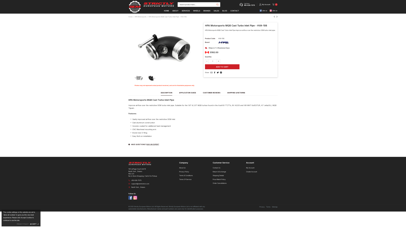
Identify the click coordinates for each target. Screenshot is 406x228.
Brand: (207, 42)
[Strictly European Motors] (150, 163)
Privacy (262, 207)
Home (130, 17)
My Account (266, 4)
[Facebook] (130, 198)
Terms (268, 207)
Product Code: (210, 38)
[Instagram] (135, 198)
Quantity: (208, 57)
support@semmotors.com (140, 184)
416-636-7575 (136, 180)
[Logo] (158, 4)
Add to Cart (222, 67)
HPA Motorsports (140, 17)
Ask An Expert (153, 144)
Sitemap (275, 207)
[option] (164, 47)
